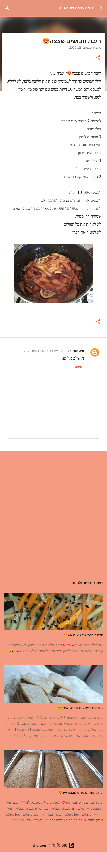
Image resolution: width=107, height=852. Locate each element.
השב (78, 366)
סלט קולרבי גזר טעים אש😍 (83, 635)
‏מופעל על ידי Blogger (50, 845)
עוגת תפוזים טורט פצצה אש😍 (80, 792)
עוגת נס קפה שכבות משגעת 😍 (80, 708)
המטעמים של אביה (76, 7)
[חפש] (7, 8)
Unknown (75, 350)
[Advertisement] (53, 511)
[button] (98, 58)
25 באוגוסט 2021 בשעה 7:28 (43, 351)
